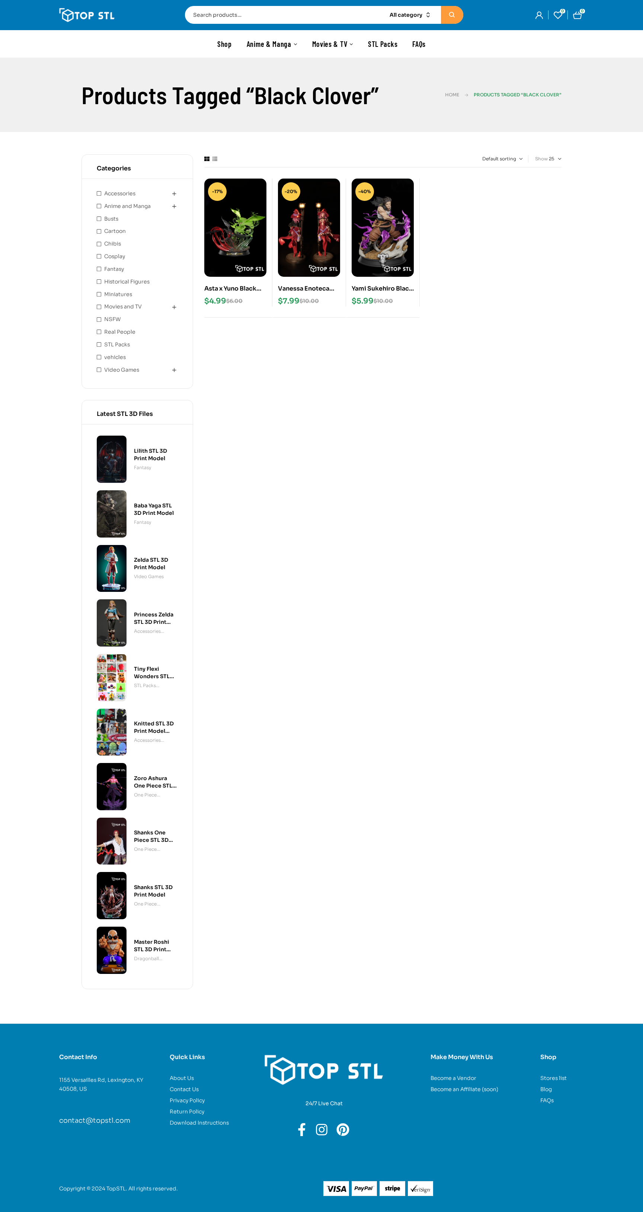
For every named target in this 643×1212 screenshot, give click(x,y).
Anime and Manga (127, 206)
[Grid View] (207, 159)
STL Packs (117, 344)
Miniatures (118, 294)
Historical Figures (127, 281)
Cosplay (114, 256)
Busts (111, 218)
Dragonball (146, 958)
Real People (119, 331)
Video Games (121, 369)
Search (452, 15)
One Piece (145, 795)
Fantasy (114, 269)
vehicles (115, 357)
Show (541, 158)
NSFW (112, 319)
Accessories (119, 193)
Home (452, 94)
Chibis (112, 243)
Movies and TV (123, 306)
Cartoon (115, 231)
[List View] (215, 159)
